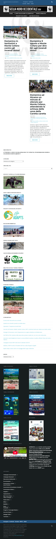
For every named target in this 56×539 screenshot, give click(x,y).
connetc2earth (35, 448)
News (20, 55)
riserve (37, 463)
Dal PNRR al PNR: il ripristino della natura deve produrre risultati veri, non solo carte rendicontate (24, 335)
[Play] (5, 458)
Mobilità (5, 504)
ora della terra (41, 457)
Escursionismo (36, 452)
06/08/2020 (32, 52)
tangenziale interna (33, 464)
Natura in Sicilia (34, 16)
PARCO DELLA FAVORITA (47, 459)
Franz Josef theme (18, 535)
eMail (32, 3)
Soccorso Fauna (7, 512)
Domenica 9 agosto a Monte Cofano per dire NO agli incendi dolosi (38, 46)
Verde (45, 466)
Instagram (25, 1)
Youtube (24, 3)
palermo (32, 459)
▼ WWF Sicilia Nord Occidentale (24, 13)
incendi (7, 58)
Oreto (46, 457)
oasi (36, 457)
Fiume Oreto (37, 454)
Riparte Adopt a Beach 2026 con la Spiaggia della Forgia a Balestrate (18, 348)
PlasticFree (36, 122)
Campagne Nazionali (8, 477)
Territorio (7, 56)
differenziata (42, 448)
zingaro (43, 468)
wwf (39, 468)
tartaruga (40, 464)
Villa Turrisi (35, 468)
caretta (40, 121)
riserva (34, 463)
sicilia (45, 463)
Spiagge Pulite (7, 514)
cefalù (30, 448)
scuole (41, 463)
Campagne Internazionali (9, 474)
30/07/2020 (32, 116)
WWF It (28, 3)
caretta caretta (47, 447)
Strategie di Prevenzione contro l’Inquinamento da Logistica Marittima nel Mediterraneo (22, 332)
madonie (47, 456)
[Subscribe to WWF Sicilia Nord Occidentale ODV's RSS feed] (52, 2)
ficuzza (31, 454)
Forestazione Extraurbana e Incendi (12, 55)
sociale (49, 463)
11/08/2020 (7, 52)
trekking (31, 466)
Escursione (48, 450)
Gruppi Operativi (41, 13)
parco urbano (32, 461)
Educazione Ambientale (9, 479)
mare (30, 457)
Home (11, 13)
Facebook (31, 1)
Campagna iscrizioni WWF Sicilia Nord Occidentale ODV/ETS (16, 342)
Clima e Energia (7, 497)
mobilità (34, 457)
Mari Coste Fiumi (37, 118)
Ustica (42, 466)
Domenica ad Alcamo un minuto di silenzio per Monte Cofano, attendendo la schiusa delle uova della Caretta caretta (38, 104)
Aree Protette (6, 485)
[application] (15, 452)
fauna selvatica (47, 452)
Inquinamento (6, 493)
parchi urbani (40, 459)
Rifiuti (4, 502)
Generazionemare (34, 456)
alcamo (33, 121)
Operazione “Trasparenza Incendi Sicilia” (12, 326)
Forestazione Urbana (8, 489)
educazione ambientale (39, 450)
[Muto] (23, 458)
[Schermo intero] (25, 458)
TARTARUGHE (46, 464)
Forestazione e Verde (14, 54)
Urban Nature (37, 466)
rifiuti (30, 463)
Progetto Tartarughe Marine (10, 510)
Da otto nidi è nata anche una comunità (12, 320)
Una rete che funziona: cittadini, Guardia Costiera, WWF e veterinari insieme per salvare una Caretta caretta (27, 329)
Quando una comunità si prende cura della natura (14, 323)
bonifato (37, 121)
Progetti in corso (21, 16)
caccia (36, 447)
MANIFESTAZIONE (13, 58)
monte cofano (19, 58)
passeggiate (38, 461)
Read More (9, 75)
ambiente (32, 447)
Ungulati (5, 491)
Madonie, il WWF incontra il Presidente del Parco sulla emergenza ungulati (19, 345)
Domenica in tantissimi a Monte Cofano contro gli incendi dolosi (12, 46)
